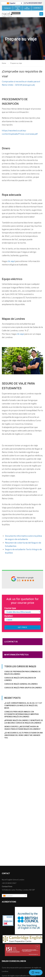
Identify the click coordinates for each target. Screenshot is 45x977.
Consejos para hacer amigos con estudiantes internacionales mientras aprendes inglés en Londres (21, 714)
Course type (10, 608)
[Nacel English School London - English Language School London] (11, 14)
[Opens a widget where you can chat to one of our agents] (35, 973)
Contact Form (7, 886)
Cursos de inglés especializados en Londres (19, 976)
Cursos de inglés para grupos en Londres (23, 688)
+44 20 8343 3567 (35, 3)
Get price (22, 627)
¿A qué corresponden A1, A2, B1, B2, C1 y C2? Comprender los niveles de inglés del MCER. (23, 705)
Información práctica (17, 655)
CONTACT (37, 8)
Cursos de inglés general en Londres (21, 684)
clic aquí (11, 261)
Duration (8, 616)
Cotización (7, 8)
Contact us (12, 642)
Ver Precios (27, 8)
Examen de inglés (17, 8)
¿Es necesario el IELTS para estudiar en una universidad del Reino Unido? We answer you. (23, 735)
